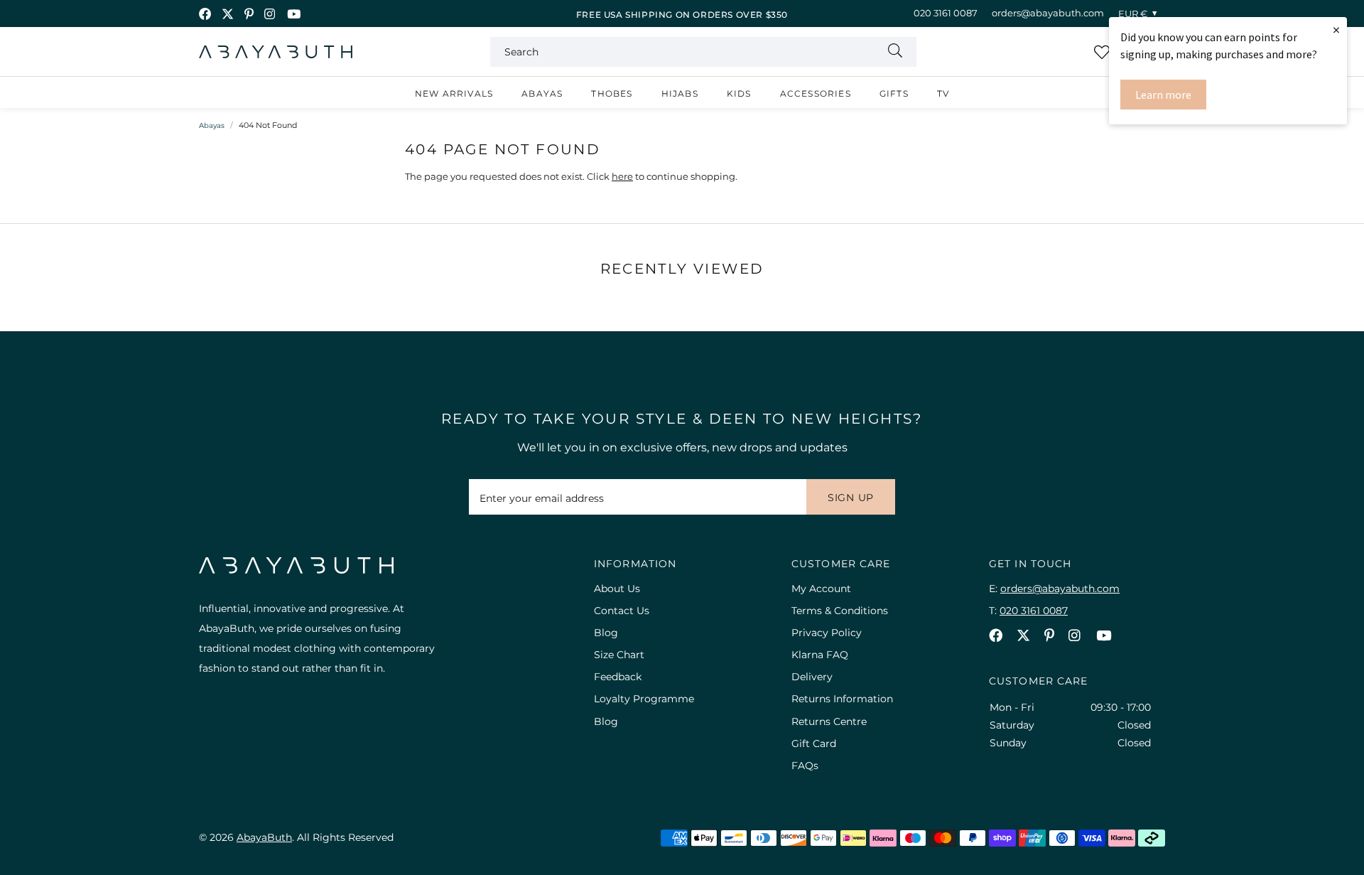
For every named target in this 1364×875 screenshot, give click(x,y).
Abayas (542, 93)
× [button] (1336, 29)
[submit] (895, 52)
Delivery (812, 676)
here (622, 176)
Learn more (1163, 94)
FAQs (804, 765)
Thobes (611, 93)
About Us (617, 588)
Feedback (618, 676)
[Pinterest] (249, 14)
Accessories (815, 93)
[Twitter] (228, 14)
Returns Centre (829, 721)
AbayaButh (275, 52)
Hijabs (679, 93)
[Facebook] (205, 14)
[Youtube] (294, 14)
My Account (821, 588)
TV (943, 93)
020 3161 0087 (946, 12)
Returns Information (842, 698)
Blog (606, 632)
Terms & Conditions (839, 610)
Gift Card (813, 743)
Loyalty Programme (644, 698)
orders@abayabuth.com (1048, 12)
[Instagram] (270, 14)
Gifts (894, 93)
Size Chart (619, 654)
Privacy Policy (826, 632)
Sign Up (851, 497)
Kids (739, 93)
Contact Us (621, 610)
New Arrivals (454, 93)
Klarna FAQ (819, 654)
